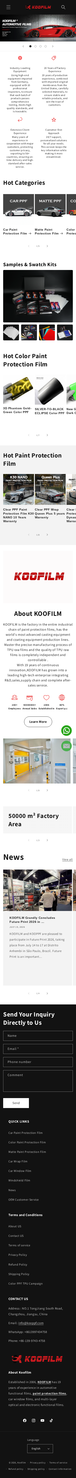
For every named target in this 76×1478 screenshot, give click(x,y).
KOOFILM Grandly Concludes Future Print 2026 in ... (32, 919)
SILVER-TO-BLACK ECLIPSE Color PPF (50, 411)
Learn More (38, 721)
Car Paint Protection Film (15, 231)
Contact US (16, 1236)
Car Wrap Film (18, 1161)
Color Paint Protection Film (27, 1142)
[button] (8, 7)
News (12, 1190)
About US (14, 1226)
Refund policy (15, 1468)
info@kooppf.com (30, 1323)
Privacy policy (38, 1462)
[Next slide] (52, 46)
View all (67, 859)
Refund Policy (17, 1264)
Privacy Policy (17, 1255)
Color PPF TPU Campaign (25, 1283)
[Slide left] (28, 246)
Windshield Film (19, 1180)
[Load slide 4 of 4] (45, 46)
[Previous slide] (23, 46)
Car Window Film (19, 1171)
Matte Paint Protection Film (47, 231)
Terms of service (19, 1245)
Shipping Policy (18, 1274)
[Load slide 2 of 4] (35, 46)
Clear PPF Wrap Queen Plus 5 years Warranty (50, 513)
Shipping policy (36, 1468)
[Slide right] (47, 246)
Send (16, 1103)
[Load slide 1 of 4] (30, 46)
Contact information (60, 1468)
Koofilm (21, 1462)
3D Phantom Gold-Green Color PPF (17, 410)
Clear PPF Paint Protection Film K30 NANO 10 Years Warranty (18, 515)
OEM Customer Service (23, 1199)
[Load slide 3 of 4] (40, 46)
